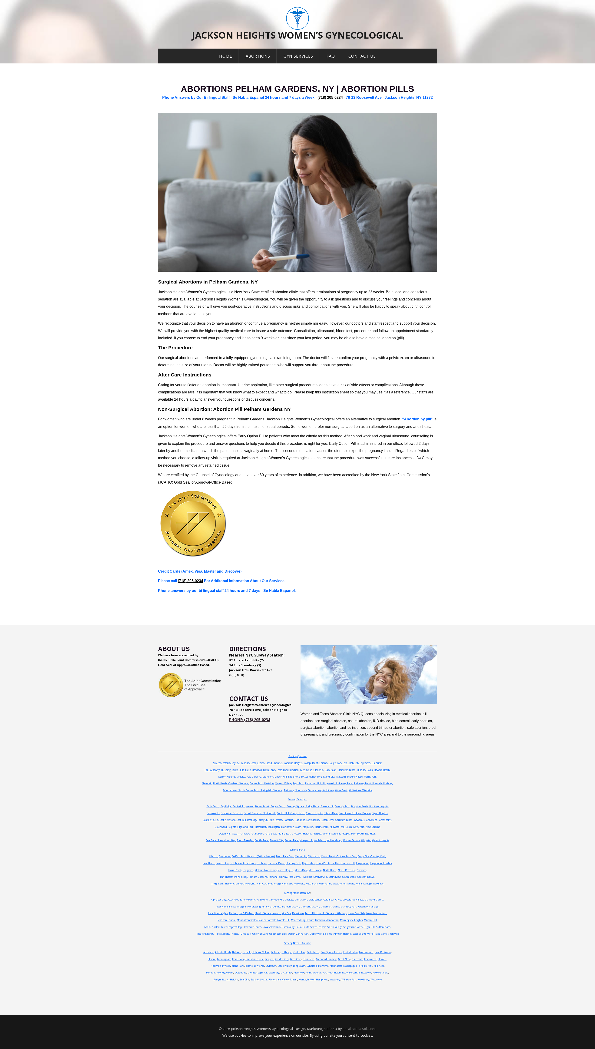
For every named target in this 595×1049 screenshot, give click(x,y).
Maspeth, (341, 776)
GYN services (298, 56)
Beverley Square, (296, 806)
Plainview (299, 972)
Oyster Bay (286, 972)
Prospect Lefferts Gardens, (327, 833)
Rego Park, (298, 783)
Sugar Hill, (369, 927)
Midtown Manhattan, (327, 920)
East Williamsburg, (247, 819)
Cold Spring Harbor (331, 952)
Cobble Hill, (283, 813)
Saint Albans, (230, 790)
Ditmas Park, (331, 813)
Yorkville (394, 933)
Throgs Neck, (217, 883)
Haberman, (331, 770)
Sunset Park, (292, 840)
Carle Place (299, 952)
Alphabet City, (219, 899)
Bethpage (287, 952)
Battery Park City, (249, 899)
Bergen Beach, (278, 806)
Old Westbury (271, 972)
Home (225, 56)
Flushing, (226, 770)
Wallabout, (320, 840)
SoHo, (299, 927)
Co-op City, (364, 856)
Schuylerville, (320, 876)
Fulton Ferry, (327, 819)
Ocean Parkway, (241, 833)
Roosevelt (366, 972)
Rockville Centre (351, 972)
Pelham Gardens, (258, 876)
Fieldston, (250, 863)
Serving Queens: (297, 756)
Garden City (282, 959)
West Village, (360, 933)
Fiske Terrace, (275, 819)
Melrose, (259, 870)
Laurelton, (268, 776)
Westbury (335, 979)
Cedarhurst (313, 952)
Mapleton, (308, 826)
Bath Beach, (213, 806)
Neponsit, (207, 783)
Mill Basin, (347, 826)
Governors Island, (330, 906)
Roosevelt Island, (272, 927)
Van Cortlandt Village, (269, 883)
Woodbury (363, 979)
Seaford (255, 979)
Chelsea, (289, 899)
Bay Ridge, (226, 806)
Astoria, (227, 763)
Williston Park (349, 979)
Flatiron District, (291, 906)
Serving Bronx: (297, 849)
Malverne (323, 965)
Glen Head (308, 959)
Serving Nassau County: (297, 943)
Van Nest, (287, 883)
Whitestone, (355, 790)
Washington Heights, (340, 933)
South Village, (335, 927)
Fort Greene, (313, 819)
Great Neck (344, 959)
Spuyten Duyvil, (366, 876)
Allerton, (213, 856)
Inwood (226, 965)
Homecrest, (261, 826)
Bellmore (275, 952)
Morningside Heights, (351, 920)
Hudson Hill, (348, 863)
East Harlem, (223, 906)
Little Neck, (294, 776)
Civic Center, (316, 899)
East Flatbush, (211, 819)
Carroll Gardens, (253, 813)
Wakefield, (299, 883)
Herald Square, (263, 913)
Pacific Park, (257, 833)
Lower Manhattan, (376, 913)
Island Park (237, 965)
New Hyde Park (224, 972)
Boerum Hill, (327, 806)
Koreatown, (298, 913)
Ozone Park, (257, 783)
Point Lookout (313, 972)
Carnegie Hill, (276, 899)
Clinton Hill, (269, 813)
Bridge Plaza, (312, 806)
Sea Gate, (211, 840)
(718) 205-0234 (330, 97)
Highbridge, (308, 863)
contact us (362, 56)
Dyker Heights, (380, 813)
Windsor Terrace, (351, 840)
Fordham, (262, 863)
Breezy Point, (258, 763)
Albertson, (208, 952)
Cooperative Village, (353, 899)
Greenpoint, (385, 819)
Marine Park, (322, 826)
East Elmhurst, (351, 763)
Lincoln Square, (326, 913)
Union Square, (260, 933)
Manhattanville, (267, 920)
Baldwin (236, 952)
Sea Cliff (244, 979)
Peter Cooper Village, (232, 927)
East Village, (238, 906)
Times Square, (222, 933)
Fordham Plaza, (276, 863)
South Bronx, (349, 876)
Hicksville (216, 965)
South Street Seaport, (315, 927)
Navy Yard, (359, 826)
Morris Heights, (286, 870)
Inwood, (276, 913)
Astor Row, (233, 899)
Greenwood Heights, (226, 826)
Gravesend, (372, 819)
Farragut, (263, 819)
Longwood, (248, 870)
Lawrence (259, 965)
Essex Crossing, (253, 906)
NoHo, (207, 927)
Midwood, (335, 826)
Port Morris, (294, 876)
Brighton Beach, (360, 806)
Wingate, (366, 840)
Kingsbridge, (362, 863)
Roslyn (217, 979)
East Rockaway (383, 952)
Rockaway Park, (344, 783)
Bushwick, (226, 813)
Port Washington (331, 972)
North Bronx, (330, 870)
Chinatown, (301, 899)
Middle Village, (355, 776)
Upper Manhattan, (298, 933)
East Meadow (350, 952)
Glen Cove (295, 959)
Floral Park (238, 959)
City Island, (314, 856)
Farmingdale (224, 959)
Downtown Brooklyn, (350, 813)
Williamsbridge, (364, 883)
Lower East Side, (357, 913)
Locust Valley (285, 965)
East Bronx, (209, 863)
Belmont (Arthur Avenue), (261, 856)
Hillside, (361, 770)
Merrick (368, 965)
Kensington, (274, 826)
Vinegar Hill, (306, 840)
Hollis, (370, 770)
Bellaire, (245, 763)
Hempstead (370, 959)
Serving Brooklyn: (297, 799)
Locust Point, (235, 870)
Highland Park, (245, 826)
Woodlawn (378, 883)
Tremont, (230, 883)
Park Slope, (271, 833)
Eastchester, (222, 863)
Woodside (367, 790)
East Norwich (366, 952)
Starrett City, (277, 840)
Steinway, (289, 790)
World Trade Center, (378, 933)
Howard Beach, (382, 770)
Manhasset (336, 965)
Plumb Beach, (285, 833)
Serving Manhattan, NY (297, 892)
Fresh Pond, (269, 770)
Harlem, (233, 913)
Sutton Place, (383, 927)
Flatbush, (289, 819)
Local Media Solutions (359, 1028)
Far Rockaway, (212, 770)
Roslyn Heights (230, 979)
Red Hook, (370, 833)
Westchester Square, (344, 883)
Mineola (210, 972)
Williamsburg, (334, 840)
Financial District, (271, 906)
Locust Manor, (309, 776)
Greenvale (357, 959)
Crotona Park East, (346, 856)
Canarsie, (237, 813)
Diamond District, (374, 899)
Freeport (269, 959)
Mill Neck (379, 965)
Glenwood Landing (326, 959)
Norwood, (362, 870)
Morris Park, (370, 776)
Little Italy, (341, 913)
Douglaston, (335, 763)
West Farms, (325, 883)
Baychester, (225, 856)
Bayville (247, 952)
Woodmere (376, 979)
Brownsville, (213, 813)
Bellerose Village (261, 952)
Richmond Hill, (313, 783)
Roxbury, (388, 783)
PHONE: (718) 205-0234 (249, 719)
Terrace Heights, (317, 790)
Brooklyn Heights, (379, 806)
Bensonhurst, (262, 806)
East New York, (227, 819)
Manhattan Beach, (291, 826)
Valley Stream (289, 979)
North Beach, (220, 783)
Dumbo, (366, 813)
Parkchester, (227, 876)
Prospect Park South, (353, 833)
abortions (258, 56)
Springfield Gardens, (271, 790)
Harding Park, (293, 863)
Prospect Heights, (303, 833)
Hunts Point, (323, 863)
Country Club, (378, 856)
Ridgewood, (328, 783)
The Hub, (336, 863)
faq (331, 56)
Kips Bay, (286, 913)
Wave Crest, (341, 790)
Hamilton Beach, (347, 770)
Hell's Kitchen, (246, 913)
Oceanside (240, 972)
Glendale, (318, 770)
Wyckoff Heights (380, 840)
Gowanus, (359, 819)
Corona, (323, 763)
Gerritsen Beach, (344, 819)
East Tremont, (237, 863)
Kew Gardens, (254, 776)
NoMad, (216, 927)
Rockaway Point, (363, 783)
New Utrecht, (373, 826)
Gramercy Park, (348, 906)
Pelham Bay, (241, 876)
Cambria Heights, (293, 763)
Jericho (249, 965)
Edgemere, (365, 763)
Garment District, (310, 906)
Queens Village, (283, 783)
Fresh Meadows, (253, 770)
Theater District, (205, 933)
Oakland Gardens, (238, 783)
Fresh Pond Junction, (288, 770)
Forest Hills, (238, 770)
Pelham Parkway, (278, 876)
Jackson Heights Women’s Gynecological (297, 34)
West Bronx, (312, 883)
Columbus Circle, (332, 899)
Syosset (264, 979)
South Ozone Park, (249, 790)
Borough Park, (342, 806)
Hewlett (382, 959)
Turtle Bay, (245, 933)
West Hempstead (319, 979)
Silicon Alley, (288, 927)
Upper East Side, (278, 933)
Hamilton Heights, (218, 913)
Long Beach (299, 965)
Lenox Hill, (311, 913)
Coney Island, (297, 813)
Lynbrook (312, 965)
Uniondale (275, 979)
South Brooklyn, (245, 840)
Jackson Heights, (227, 776)
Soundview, (335, 876)
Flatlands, (300, 819)
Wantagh (304, 979)
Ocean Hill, (225, 833)
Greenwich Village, (368, 906)
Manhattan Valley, (247, 920)
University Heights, (245, 883)
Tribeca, (235, 933)
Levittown (271, 965)
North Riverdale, (347, 870)
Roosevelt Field (380, 972)
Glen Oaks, (306, 770)
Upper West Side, (319, 933)
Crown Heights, (314, 813)
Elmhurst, (376, 763)
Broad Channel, (274, 763)
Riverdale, (307, 876)
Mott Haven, (315, 870)
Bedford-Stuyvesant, (244, 806)
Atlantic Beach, (223, 952)
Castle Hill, (301, 856)
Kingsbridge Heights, (381, 863)
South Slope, (262, 840)
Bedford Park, (239, 856)
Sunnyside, (301, 790)
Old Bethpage (255, 972)
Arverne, (217, 763)
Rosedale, (377, 783)
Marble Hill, (283, 920)
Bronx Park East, (285, 856)
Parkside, (269, 783)
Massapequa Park (353, 965)
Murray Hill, (370, 920)
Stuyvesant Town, (353, 927)
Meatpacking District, (302, 920)
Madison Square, (227, 920)
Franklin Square (254, 959)
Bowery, (264, 899)
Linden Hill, (281, 776)
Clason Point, (328, 856)
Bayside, (235, 763)
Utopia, (330, 790)
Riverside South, (253, 927)
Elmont (212, 959)
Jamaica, (241, 776)
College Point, (311, 763)
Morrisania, (270, 870)
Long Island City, (326, 776)
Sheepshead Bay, (226, 840)
